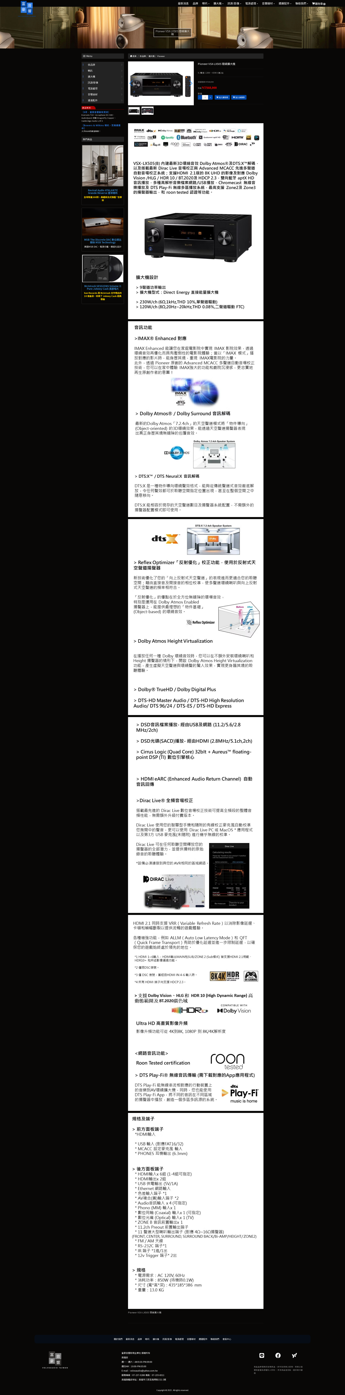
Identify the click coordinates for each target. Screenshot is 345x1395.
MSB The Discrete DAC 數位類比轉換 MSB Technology (102, 241)
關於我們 (118, 1339)
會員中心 (226, 1339)
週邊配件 (284, 3)
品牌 (195, 3)
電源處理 (251, 3)
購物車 (320, 4)
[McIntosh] (102, 268)
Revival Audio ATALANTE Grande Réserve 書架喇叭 (103, 191)
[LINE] (261, 1355)
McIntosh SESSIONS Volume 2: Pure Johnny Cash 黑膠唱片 (102, 287)
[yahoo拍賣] (294, 1355)
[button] (190, 83)
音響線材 (267, 3)
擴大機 (217, 3)
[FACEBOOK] (278, 1355)
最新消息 (183, 3)
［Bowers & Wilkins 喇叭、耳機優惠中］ (101, 127)
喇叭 (205, 3)
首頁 (134, 56)
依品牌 (91, 64)
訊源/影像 (233, 3)
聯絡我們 (301, 3)
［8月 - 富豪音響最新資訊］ (96, 112)
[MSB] (102, 222)
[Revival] (102, 165)
